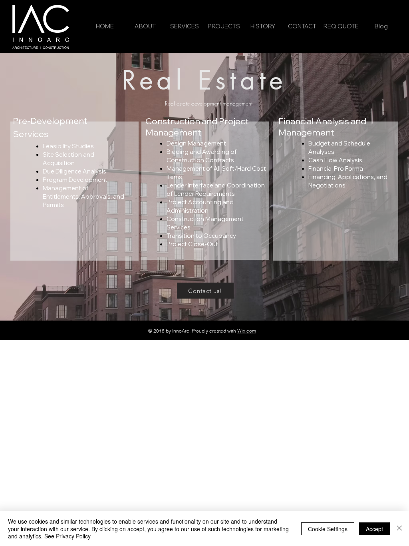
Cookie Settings (327, 529)
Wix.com (246, 331)
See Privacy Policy (67, 536)
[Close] (399, 529)
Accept (374, 529)
